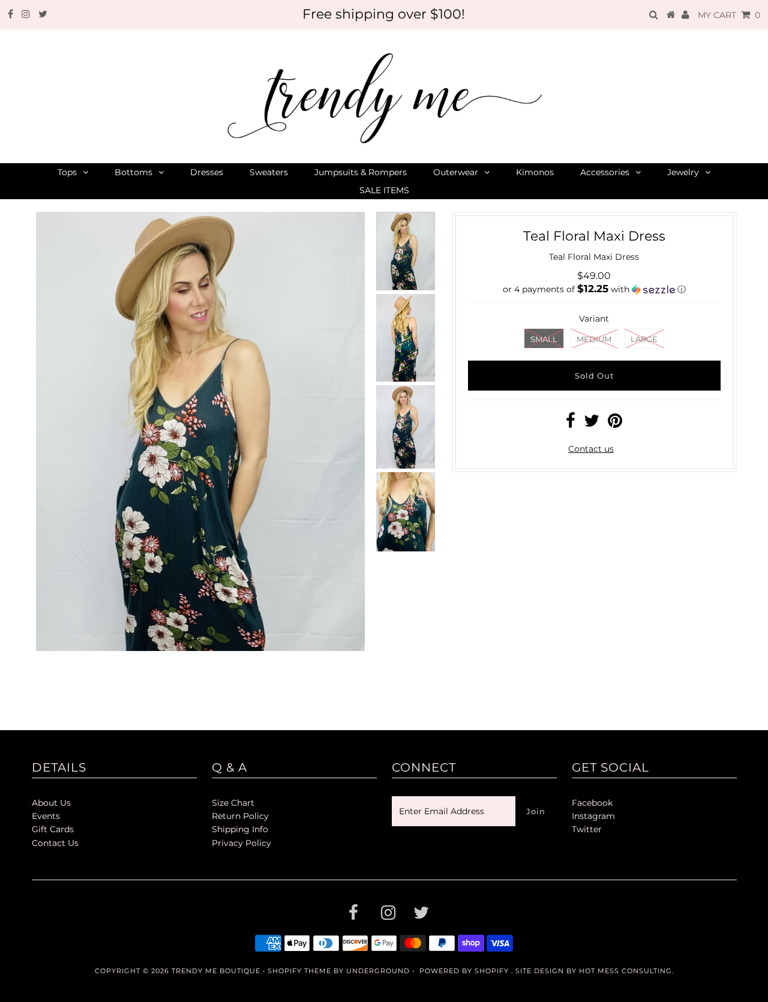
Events (46, 816)
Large (644, 339)
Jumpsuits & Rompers (360, 172)
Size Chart (233, 802)
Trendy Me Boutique (216, 971)
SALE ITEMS (384, 190)
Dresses (206, 172)
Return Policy (240, 816)
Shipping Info (240, 829)
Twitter (587, 829)
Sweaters (269, 172)
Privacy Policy (241, 843)
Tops (67, 172)
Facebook (592, 802)
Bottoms (133, 172)
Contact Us (55, 843)
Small (543, 339)
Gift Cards (53, 829)
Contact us (591, 448)
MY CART (729, 15)
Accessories (604, 172)
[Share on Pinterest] (615, 423)
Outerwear (455, 172)
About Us (51, 802)
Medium (594, 339)
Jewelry (683, 172)
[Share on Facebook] (570, 423)
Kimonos (535, 172)
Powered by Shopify (464, 971)
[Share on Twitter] (591, 423)
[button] (594, 289)
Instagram (593, 816)
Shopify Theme (299, 971)
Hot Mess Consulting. (626, 971)
